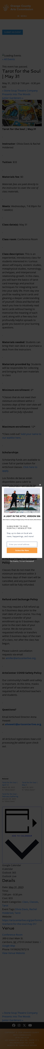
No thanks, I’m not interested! (22, 561)
